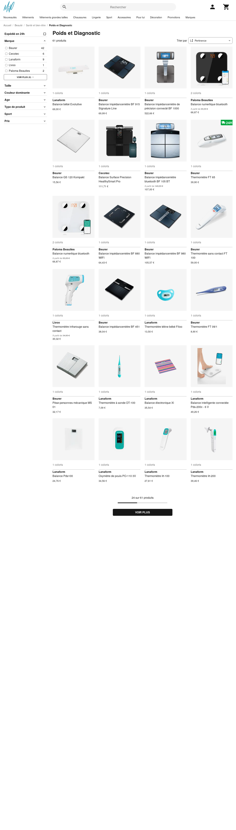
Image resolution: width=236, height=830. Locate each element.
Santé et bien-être (36, 25)
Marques (190, 17)
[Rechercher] (64, 7)
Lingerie (96, 17)
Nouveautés (10, 17)
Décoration (156, 17)
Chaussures (79, 17)
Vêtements (28, 17)
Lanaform (59, 100)
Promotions (174, 17)
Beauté (18, 25)
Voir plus (142, 512)
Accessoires (124, 17)
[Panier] (226, 6)
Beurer (103, 100)
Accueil (7, 25)
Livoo (56, 322)
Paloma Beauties (202, 100)
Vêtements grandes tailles (53, 17)
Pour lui (140, 17)
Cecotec (104, 173)
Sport (109, 17)
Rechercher (118, 7)
